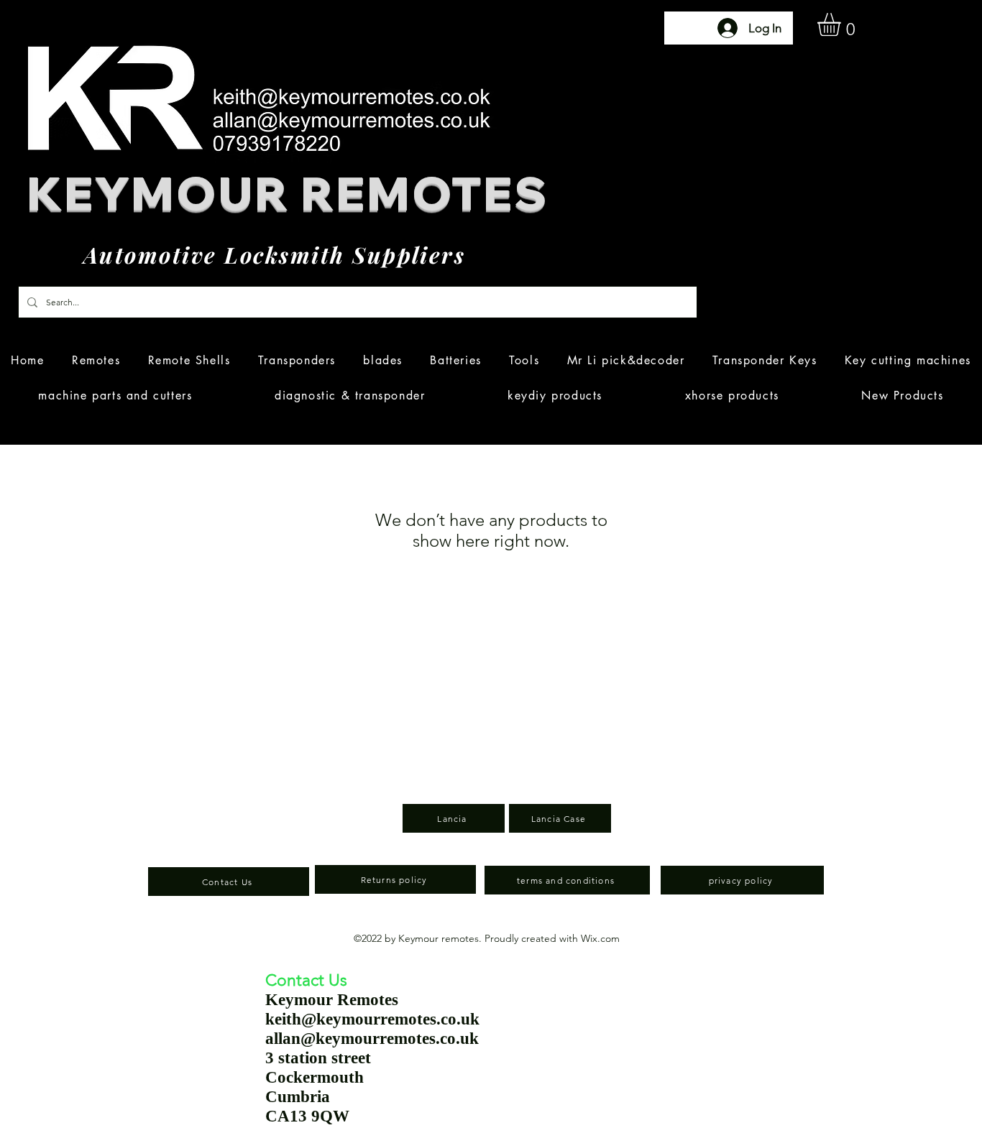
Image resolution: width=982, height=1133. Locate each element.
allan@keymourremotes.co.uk (372, 1039)
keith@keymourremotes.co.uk (372, 1019)
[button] (842, 24)
